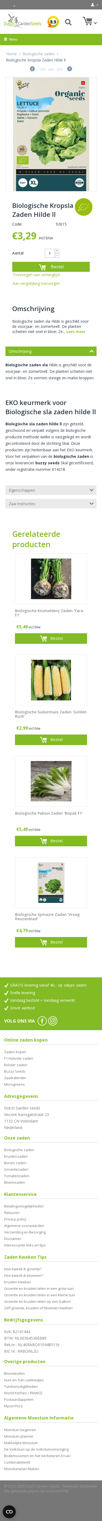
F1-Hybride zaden (18, 1058)
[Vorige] (32, 69)
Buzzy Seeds (15, 1071)
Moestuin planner (18, 1436)
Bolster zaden (15, 1064)
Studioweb (88, 1486)
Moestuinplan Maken (21, 1468)
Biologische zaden (39, 53)
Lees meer (75, 331)
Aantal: (18, 253)
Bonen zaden (15, 1162)
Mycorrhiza (13, 1406)
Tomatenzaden (16, 1175)
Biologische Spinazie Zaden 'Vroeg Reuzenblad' (47, 917)
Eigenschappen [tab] (22, 490)
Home (11, 53)
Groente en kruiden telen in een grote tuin (39, 1288)
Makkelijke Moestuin (21, 1442)
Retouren (12, 1212)
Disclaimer (12, 1238)
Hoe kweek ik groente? (23, 1269)
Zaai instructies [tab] (22, 503)
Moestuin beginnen (20, 1429)
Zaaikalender (15, 1077)
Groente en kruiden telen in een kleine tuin (39, 1294)
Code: (17, 224)
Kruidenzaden (16, 1156)
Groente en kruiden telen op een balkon (37, 1301)
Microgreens (14, 1084)
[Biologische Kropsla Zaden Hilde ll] (51, 134)
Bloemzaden (14, 1182)
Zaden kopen (15, 1051)
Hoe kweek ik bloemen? (23, 1275)
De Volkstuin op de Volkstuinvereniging (36, 1449)
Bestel (57, 267)
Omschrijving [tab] (20, 351)
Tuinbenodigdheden (21, 1386)
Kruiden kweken (17, 1282)
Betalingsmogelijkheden (24, 1206)
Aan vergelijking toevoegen (36, 283)
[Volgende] (69, 69)
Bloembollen (14, 1373)
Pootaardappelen (18, 1399)
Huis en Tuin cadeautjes (24, 1380)
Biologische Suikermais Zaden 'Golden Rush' (51, 714)
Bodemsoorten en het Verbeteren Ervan (37, 1455)
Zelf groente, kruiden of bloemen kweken (38, 1307)
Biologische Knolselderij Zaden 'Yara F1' (49, 613)
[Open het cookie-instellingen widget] (9, 1511)
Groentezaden (16, 1169)
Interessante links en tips (25, 1245)
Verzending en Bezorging (25, 1232)
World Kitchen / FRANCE (23, 1393)
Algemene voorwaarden (24, 1225)
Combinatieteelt (17, 1462)
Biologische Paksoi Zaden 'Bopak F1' (49, 813)
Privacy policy (15, 1219)
